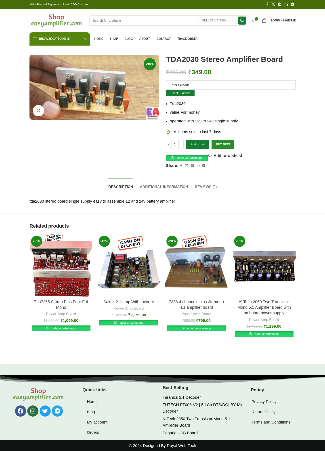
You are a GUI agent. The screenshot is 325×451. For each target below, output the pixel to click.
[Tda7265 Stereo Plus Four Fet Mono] (61, 265)
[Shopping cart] (264, 20)
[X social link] (273, 4)
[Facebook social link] (267, 4)
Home (92, 401)
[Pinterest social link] (280, 4)
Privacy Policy (264, 401)
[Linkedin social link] (286, 4)
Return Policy (263, 412)
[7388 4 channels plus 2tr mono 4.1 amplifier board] (196, 265)
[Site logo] (57, 20)
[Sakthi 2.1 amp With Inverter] (128, 265)
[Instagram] (32, 411)
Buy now (223, 144)
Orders (93, 432)
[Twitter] (45, 411)
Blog (91, 412)
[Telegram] (57, 411)
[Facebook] (20, 411)
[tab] (120, 184)
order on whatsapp (63, 328)
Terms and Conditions (271, 422)
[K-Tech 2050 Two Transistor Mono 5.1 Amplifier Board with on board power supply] (264, 265)
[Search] (242, 21)
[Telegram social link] (292, 4)
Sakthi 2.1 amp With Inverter (128, 302)
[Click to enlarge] (38, 110)
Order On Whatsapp (189, 157)
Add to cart (198, 144)
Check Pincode (180, 93)
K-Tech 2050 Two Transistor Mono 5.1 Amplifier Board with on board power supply (264, 307)
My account (97, 422)
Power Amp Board (61, 314)
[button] (187, 157)
